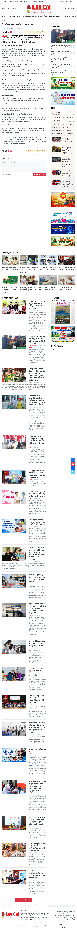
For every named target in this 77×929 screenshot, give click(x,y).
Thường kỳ (63, 300)
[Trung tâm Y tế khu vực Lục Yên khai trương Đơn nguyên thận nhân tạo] (14, 477)
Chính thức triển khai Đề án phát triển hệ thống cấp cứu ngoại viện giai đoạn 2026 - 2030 (60, 66)
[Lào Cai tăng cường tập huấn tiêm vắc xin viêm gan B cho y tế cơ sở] (14, 877)
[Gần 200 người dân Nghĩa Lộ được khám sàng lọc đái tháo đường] (14, 850)
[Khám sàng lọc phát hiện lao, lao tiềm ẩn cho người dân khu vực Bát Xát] (29, 280)
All (76, 16)
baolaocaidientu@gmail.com (33, 919)
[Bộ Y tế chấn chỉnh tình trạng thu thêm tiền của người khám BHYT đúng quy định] (14, 610)
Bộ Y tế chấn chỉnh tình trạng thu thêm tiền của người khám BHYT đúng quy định (37, 608)
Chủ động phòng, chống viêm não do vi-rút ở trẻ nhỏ (37, 522)
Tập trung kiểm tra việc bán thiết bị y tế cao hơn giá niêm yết (47, 289)
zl (74, 1)
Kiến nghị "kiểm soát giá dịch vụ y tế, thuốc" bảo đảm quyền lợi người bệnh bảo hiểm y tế (29, 270)
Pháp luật (34, 16)
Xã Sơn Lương (58, 134)
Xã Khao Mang (69, 117)
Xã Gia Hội (68, 131)
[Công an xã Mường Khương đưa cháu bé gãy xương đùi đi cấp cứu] (63, 36)
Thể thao (39, 16)
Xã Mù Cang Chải (57, 121)
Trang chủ (3, 16)
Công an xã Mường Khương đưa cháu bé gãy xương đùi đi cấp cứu (60, 46)
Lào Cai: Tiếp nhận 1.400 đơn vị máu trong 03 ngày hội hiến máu (36, 699)
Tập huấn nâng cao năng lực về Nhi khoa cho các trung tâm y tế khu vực (66, 269)
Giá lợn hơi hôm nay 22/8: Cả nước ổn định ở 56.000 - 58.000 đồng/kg (68, 140)
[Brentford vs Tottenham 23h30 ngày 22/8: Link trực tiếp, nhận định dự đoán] (56, 172)
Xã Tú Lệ (56, 125)
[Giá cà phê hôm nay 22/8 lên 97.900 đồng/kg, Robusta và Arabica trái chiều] (56, 149)
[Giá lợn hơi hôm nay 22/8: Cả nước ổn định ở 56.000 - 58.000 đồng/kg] (56, 139)
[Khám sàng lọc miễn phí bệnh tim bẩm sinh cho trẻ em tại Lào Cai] (10, 260)
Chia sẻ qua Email (11, 32)
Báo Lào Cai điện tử (38, 9)
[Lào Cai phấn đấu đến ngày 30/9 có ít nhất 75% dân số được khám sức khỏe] (48, 260)
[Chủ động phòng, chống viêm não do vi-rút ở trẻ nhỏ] (14, 526)
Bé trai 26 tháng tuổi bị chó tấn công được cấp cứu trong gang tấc (60, 53)
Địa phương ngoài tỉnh (57, 113)
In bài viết (8, 32)
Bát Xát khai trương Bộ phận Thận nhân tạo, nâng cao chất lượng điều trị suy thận (37, 727)
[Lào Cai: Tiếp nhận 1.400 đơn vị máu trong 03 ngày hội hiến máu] (14, 702)
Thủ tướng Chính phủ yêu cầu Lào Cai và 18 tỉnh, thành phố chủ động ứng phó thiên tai (67, 162)
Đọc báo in (71, 16)
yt (72, 1)
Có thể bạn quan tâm (10, 252)
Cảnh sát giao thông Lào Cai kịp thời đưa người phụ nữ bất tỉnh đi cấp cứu (37, 441)
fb (70, 1)
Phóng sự (49, 16)
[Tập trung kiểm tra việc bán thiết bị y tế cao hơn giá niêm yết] (48, 280)
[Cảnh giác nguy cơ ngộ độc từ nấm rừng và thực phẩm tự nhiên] (14, 307)
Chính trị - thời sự (9, 16)
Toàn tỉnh (57, 117)
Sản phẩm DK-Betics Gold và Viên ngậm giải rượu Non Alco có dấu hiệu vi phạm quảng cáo (10, 290)
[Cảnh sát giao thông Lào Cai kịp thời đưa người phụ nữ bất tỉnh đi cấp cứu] (14, 442)
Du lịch (29, 16)
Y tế (9, 20)
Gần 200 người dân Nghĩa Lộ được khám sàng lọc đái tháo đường (37, 847)
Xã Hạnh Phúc (58, 128)
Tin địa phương (56, 108)
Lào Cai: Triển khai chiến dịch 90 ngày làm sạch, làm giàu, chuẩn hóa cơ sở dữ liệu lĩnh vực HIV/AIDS (37, 553)
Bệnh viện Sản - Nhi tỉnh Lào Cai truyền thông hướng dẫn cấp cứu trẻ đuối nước (37, 822)
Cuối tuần (72, 300)
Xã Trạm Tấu (69, 125)
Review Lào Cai (64, 16)
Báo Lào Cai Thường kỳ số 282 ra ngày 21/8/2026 (63, 318)
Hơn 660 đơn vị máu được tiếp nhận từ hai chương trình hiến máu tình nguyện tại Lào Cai (37, 786)
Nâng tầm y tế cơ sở (37, 749)
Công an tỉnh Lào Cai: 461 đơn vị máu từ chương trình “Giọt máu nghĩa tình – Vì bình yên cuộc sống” (37, 374)
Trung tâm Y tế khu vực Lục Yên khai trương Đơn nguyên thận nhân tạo (37, 474)
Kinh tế (16, 16)
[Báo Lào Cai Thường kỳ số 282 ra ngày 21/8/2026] (63, 313)
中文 (66, 1)
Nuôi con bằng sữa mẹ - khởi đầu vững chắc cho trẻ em (37, 493)
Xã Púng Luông (69, 121)
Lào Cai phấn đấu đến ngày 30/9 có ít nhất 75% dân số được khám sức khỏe (47, 269)
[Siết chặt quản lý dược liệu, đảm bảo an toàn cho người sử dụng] (14, 581)
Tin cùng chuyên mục (10, 297)
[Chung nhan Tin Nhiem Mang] (67, 926)
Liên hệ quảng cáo (38, 1)
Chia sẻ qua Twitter (6, 32)
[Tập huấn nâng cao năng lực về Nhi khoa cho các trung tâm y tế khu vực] (66, 260)
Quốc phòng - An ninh (33, 346)
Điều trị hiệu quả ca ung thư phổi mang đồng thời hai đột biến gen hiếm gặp (37, 644)
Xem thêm (24, 900)
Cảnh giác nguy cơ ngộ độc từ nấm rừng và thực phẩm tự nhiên (60, 59)
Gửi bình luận (40, 174)
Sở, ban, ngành (69, 114)
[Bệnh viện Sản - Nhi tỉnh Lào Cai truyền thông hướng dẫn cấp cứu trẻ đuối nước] (14, 823)
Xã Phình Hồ (68, 128)
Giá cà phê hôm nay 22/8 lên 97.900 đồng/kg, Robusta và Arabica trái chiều (67, 150)
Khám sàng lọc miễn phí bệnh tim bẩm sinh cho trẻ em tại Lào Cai (60, 72)
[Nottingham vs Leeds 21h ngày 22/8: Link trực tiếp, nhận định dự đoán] (56, 182)
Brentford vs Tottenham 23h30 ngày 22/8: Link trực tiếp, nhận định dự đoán (67, 174)
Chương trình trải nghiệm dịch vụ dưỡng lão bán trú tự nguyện (36, 671)
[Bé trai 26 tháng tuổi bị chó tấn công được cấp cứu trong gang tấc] (66, 280)
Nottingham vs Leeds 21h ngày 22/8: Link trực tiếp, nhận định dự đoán (68, 184)
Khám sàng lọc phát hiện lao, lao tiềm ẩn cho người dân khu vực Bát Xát (28, 289)
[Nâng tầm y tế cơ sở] (14, 755)
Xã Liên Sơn (57, 131)
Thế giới (45, 16)
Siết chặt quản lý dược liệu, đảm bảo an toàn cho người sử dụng (37, 578)
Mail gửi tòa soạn (25, 1)
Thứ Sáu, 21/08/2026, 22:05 (11, 1)
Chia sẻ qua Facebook (3, 32)
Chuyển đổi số (56, 16)
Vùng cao (55, 300)
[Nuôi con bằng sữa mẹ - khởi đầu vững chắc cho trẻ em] (14, 497)
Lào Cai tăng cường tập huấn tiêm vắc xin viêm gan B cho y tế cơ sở (37, 874)
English (62, 1)
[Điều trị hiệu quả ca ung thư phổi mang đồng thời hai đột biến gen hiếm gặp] (14, 647)
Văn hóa (25, 16)
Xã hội (20, 16)
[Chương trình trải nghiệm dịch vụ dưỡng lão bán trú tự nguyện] (14, 674)
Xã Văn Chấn (69, 134)
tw (73, 472)
